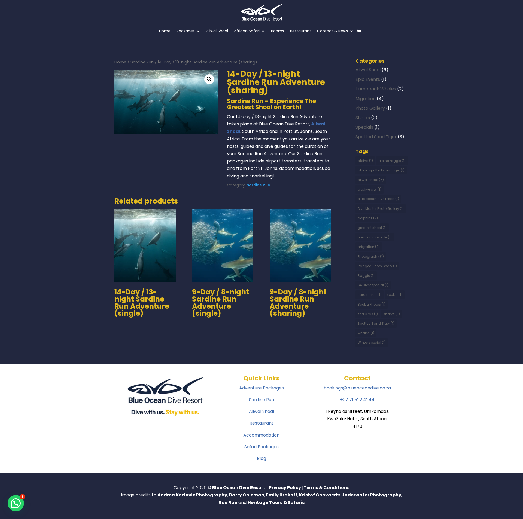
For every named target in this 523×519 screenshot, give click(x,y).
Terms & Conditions (326, 487)
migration (369, 246)
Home (165, 31)
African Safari (247, 31)
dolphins (368, 218)
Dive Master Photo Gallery (381, 208)
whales (366, 333)
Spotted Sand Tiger (376, 137)
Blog (261, 458)
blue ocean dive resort (378, 198)
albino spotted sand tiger (381, 170)
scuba (394, 294)
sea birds (368, 314)
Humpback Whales (375, 89)
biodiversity (369, 189)
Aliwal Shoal (217, 31)
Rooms (277, 31)
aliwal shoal (371, 179)
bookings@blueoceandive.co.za (357, 388)
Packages (186, 31)
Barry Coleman (246, 495)
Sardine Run (142, 62)
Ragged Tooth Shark (377, 266)
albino (365, 160)
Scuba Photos (371, 304)
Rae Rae (227, 502)
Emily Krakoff (281, 495)
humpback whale (375, 237)
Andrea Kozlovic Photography (192, 495)
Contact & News (332, 31)
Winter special (372, 342)
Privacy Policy (285, 487)
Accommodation (261, 435)
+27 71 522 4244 (357, 400)
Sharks (362, 118)
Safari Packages (261, 447)
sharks (391, 314)
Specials (364, 127)
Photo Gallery (370, 108)
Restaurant (300, 31)
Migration (365, 99)
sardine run (369, 294)
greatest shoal (372, 227)
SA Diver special (373, 285)
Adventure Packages (261, 388)
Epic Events (367, 79)
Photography (371, 256)
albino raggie (392, 160)
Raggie (366, 275)
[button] (209, 79)
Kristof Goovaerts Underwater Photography (350, 495)
